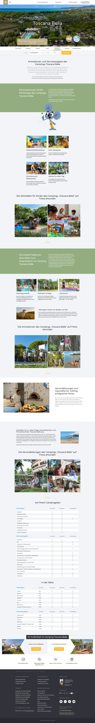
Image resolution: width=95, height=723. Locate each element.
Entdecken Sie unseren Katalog (22, 693)
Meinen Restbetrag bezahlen (43, 699)
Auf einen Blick (18, 48)
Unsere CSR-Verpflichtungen (21, 699)
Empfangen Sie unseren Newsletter (23, 691)
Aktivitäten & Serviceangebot (57, 48)
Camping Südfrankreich (20, 681)
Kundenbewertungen (77, 48)
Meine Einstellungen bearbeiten (44, 711)
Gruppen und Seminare (20, 701)
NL (62, 693)
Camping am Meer (19, 683)
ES (66, 693)
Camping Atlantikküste (20, 679)
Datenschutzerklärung (42, 705)
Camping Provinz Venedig (43, 679)
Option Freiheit (40, 709)
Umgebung (67, 48)
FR (69, 693)
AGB (38, 701)
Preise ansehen (66, 52)
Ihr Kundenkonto (41, 693)
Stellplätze (38, 48)
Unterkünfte (28, 48)
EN (64, 693)
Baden (47, 48)
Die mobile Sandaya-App (42, 697)
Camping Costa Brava (42, 681)
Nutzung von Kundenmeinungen (44, 707)
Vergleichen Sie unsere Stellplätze (22, 697)
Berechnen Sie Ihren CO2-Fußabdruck (45, 695)
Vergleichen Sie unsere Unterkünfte (23, 695)
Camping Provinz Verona (42, 683)
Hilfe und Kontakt (41, 691)
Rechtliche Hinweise (41, 703)
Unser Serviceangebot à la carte (22, 703)
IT (73, 693)
